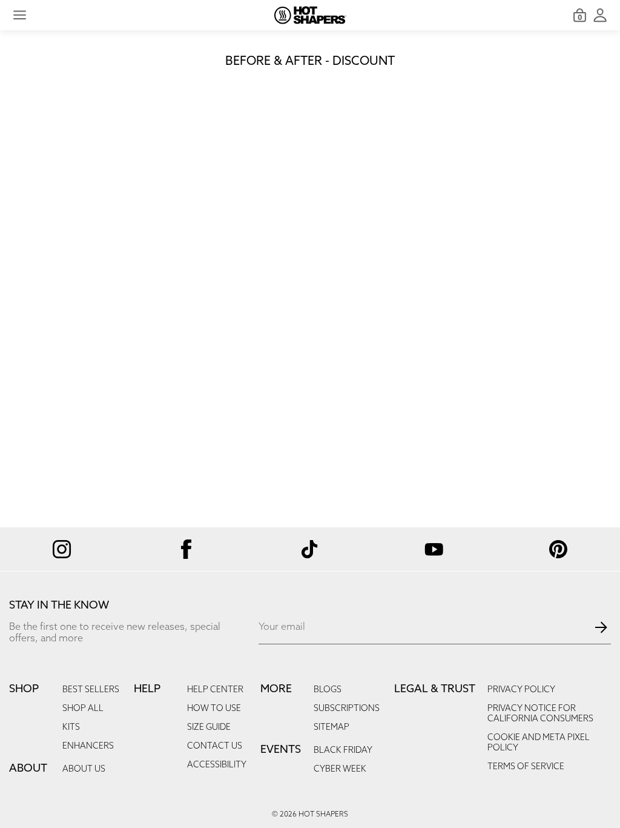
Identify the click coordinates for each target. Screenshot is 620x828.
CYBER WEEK (340, 769)
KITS (71, 728)
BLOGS (327, 690)
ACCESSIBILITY (216, 765)
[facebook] (186, 549)
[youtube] (434, 549)
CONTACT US (214, 746)
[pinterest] (558, 549)
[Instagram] (62, 549)
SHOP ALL (83, 709)
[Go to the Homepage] (310, 15)
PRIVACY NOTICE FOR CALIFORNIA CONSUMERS (540, 714)
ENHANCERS (88, 746)
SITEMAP (331, 728)
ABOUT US (83, 769)
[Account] (600, 15)
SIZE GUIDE (209, 728)
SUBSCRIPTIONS (347, 709)
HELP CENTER (215, 690)
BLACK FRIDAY (343, 751)
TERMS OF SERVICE (525, 767)
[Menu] (19, 15)
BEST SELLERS (90, 690)
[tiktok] (310, 549)
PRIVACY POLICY (521, 690)
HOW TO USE (214, 709)
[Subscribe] (601, 627)
